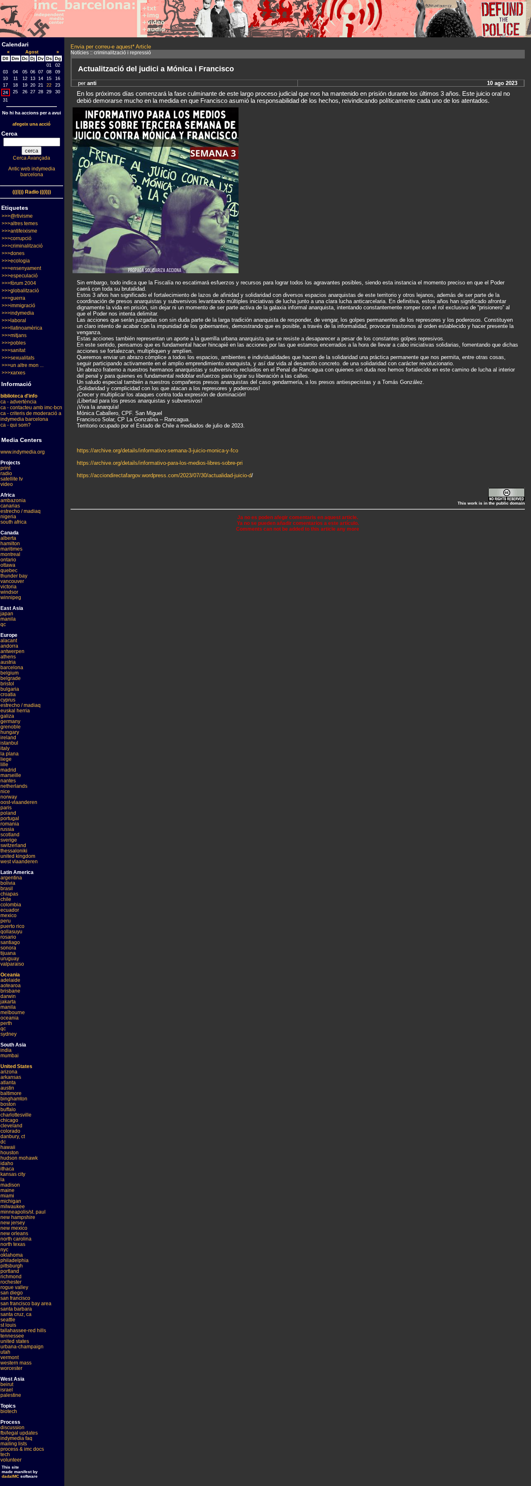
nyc (4, 1250)
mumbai (9, 1056)
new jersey (12, 1223)
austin (7, 1088)
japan (6, 614)
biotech (8, 1411)
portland (9, 1271)
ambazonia (13, 500)
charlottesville (16, 1115)
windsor (9, 592)
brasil (6, 888)
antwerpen (12, 651)
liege (6, 759)
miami (7, 1196)
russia (7, 829)
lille (4, 764)
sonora (8, 948)
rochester (11, 1282)
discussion (12, 1427)
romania (9, 824)
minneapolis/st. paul (23, 1212)
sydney (8, 1034)
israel (6, 1390)
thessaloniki (13, 851)
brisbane (10, 991)
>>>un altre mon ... (23, 365)
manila (8, 619)
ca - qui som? (15, 425)
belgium (9, 673)
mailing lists (13, 1444)
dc (3, 1142)
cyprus (7, 700)
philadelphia (14, 1260)
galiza (7, 716)
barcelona (11, 667)
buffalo (8, 1109)
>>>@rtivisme (17, 216)
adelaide (10, 980)
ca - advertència (18, 402)
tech (5, 1454)
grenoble (10, 727)
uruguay (9, 959)
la (2, 1179)
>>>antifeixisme (19, 231)
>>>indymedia (18, 313)
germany (10, 721)
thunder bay (13, 576)
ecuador (9, 910)
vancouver (12, 581)
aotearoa (10, 985)
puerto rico (12, 926)
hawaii (7, 1147)
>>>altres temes (20, 223)
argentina (11, 878)
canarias (10, 506)
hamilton (10, 543)
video (6, 484)
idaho (6, 1163)
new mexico (13, 1228)
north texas (12, 1244)
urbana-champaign (22, 1347)
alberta (8, 538)
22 (48, 85)
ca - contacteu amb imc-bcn (31, 407)
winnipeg (10, 597)
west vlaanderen (19, 861)
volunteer (11, 1460)
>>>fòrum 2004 (19, 283)
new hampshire (17, 1217)
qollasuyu (11, 932)
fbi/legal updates (19, 1433)
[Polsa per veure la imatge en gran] (156, 270)
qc (3, 624)
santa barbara (16, 1309)
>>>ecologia (16, 261)
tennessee (12, 1336)
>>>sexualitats (18, 358)
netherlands (13, 786)
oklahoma (11, 1255)
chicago (9, 1120)
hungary (9, 732)
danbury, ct (12, 1136)
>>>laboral (14, 320)
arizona (8, 1072)
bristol (7, 684)
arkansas (10, 1077)
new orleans (14, 1233)
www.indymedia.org (22, 452)
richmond (11, 1277)
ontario (8, 560)
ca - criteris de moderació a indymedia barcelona (30, 416)
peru (5, 921)
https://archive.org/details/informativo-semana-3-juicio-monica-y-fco (157, 450)
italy (5, 748)
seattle (7, 1320)
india (6, 1050)
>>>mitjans (14, 335)
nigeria (8, 517)
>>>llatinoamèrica (22, 328)
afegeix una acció (31, 123)
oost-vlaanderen (18, 802)
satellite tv (11, 479)
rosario (8, 937)
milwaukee (12, 1206)
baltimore (11, 1093)
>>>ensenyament (21, 268)
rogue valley (14, 1287)
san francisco (15, 1298)
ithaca (7, 1169)
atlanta (8, 1082)
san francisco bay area (25, 1303)
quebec (8, 570)
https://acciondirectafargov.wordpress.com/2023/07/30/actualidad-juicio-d (164, 475)
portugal (9, 818)
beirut (6, 1384)
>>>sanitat (13, 350)
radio (6, 473)
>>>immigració (18, 305)
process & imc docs (22, 1449)
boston (8, 1104)
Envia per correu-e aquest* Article (111, 47)
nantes (8, 781)
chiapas (9, 894)
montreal (10, 554)
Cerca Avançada (31, 158)
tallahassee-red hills (23, 1330)
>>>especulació (20, 276)
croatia (8, 694)
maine (7, 1190)
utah (5, 1352)
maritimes (11, 549)
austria (8, 662)
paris (6, 808)
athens (8, 657)
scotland (9, 835)
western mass (16, 1363)
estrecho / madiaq (20, 511)
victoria (8, 587)
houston (9, 1153)
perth (6, 1023)
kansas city (12, 1174)
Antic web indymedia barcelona (31, 171)
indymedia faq (16, 1438)
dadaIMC (10, 1476)
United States (16, 1066)
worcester (11, 1368)
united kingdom (17, 856)
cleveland (11, 1126)
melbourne (12, 1012)
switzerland (13, 845)
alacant (8, 640)
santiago (10, 942)
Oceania (10, 975)
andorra (9, 646)
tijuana (8, 953)
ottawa (7, 565)
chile (5, 899)
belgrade (10, 678)
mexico (8, 915)
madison (10, 1185)
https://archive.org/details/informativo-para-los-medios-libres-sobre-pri (160, 463)
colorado (10, 1131)
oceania (9, 1018)
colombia (10, 905)
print (5, 468)
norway (8, 797)
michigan (10, 1201)
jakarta (8, 1002)
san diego (11, 1293)
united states (14, 1341)
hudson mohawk (19, 1158)
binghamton (13, 1099)
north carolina (16, 1239)
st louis (8, 1325)
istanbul (9, 743)
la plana (9, 754)
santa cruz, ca (16, 1314)
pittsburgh (11, 1266)
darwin (8, 996)
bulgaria (9, 689)
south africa (13, 522)
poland (8, 813)
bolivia (7, 883)
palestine (10, 1395)
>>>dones (13, 253)
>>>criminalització (22, 246)
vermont (9, 1357)
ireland (8, 738)
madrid (8, 770)
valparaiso (12, 964)
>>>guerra (13, 298)
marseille (10, 775)
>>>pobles (14, 343)
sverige (8, 840)
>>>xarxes (13, 373)
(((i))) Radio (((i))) (31, 192)
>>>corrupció (17, 238)
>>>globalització (20, 291)
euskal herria (15, 711)
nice (5, 791)
